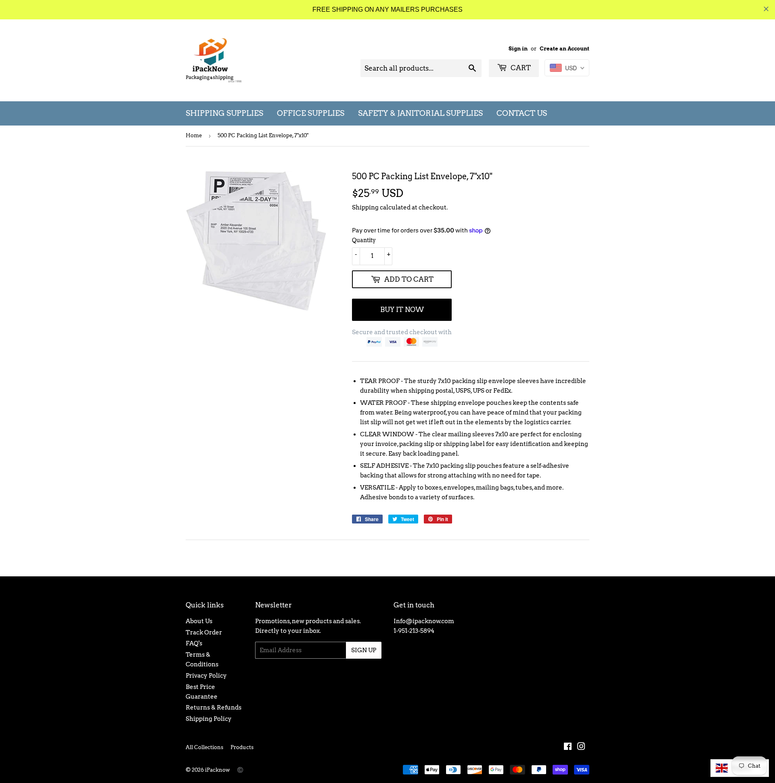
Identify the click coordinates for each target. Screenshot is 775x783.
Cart (520, 68)
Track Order (204, 632)
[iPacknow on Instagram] (581, 747)
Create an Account (564, 49)
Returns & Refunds (213, 707)
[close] (766, 9)
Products (241, 747)
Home (194, 135)
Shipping (365, 207)
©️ (240, 770)
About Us (199, 621)
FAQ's (194, 643)
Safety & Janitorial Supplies (420, 113)
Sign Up (363, 650)
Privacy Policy (206, 675)
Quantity (364, 240)
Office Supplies (310, 113)
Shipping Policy (209, 718)
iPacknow (217, 770)
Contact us (521, 113)
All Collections (204, 747)
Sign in (518, 49)
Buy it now (402, 310)
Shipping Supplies (224, 113)
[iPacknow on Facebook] (567, 747)
